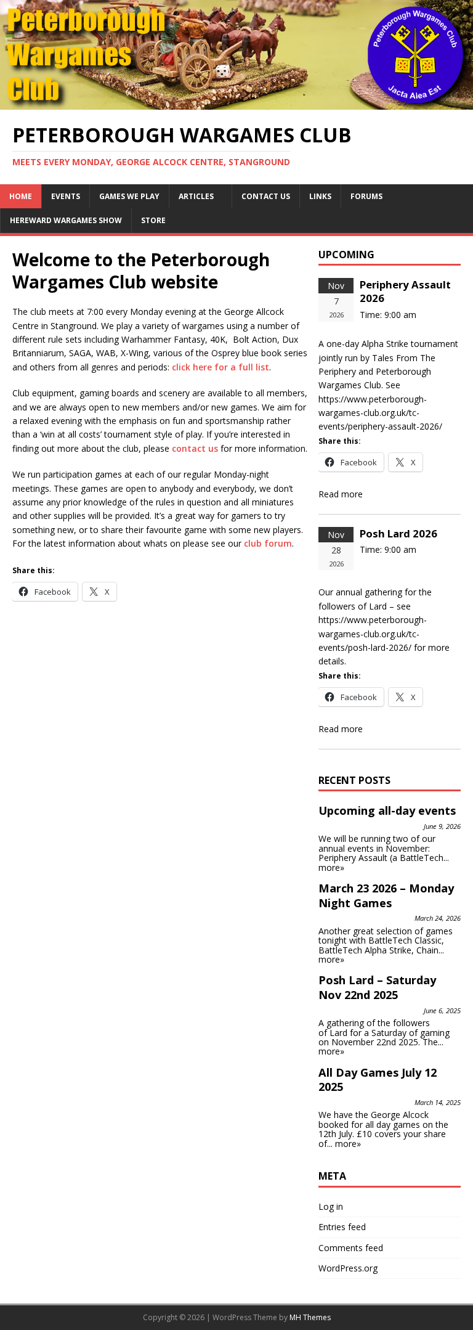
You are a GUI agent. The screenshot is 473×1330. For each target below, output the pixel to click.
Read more (340, 494)
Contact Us (265, 196)
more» (331, 867)
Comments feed (350, 1248)
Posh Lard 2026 (398, 533)
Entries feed (342, 1227)
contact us (195, 448)
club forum (268, 543)
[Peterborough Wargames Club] (236, 102)
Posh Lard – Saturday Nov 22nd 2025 (377, 987)
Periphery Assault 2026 (405, 291)
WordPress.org (348, 1268)
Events (65, 196)
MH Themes (310, 1317)
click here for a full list (220, 367)
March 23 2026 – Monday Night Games (386, 895)
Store (153, 220)
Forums (366, 196)
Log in (330, 1206)
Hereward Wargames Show (66, 220)
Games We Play (129, 196)
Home (20, 196)
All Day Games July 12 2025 (377, 1080)
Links (320, 196)
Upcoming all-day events (387, 810)
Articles (196, 196)
